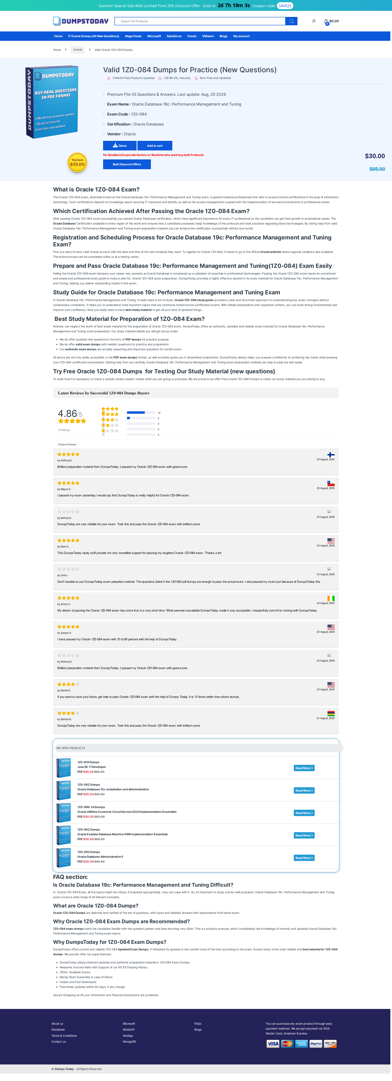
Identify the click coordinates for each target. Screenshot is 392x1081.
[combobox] (199, 21)
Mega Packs (133, 36)
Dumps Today (64, 1069)
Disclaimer (58, 1029)
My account (241, 36)
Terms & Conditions (64, 1035)
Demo (123, 145)
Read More (303, 768)
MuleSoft (129, 1029)
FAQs (197, 1023)
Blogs (223, 36)
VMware (208, 36)
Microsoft (154, 36)
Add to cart (155, 145)
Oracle (191, 36)
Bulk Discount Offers (127, 164)
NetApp (128, 1035)
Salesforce (174, 36)
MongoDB (129, 1041)
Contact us (58, 1041)
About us (57, 1023)
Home (58, 36)
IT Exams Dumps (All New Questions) (93, 36)
